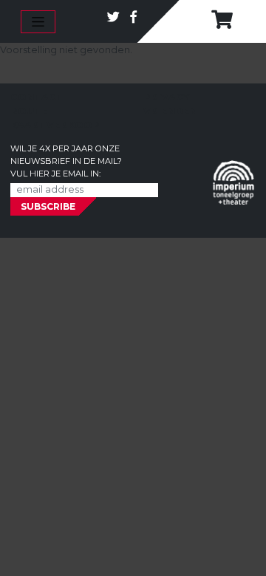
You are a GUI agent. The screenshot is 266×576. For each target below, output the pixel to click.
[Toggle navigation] (38, 21)
